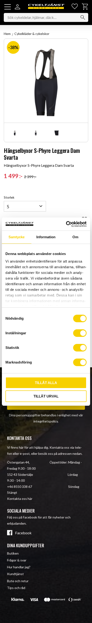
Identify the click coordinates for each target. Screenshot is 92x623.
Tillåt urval (46, 396)
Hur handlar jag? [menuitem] (18, 567)
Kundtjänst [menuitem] (15, 574)
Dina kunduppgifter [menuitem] (25, 545)
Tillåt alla (46, 383)
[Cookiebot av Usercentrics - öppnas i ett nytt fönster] (66, 224)
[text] (13, 176)
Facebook (23, 533)
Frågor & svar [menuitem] (16, 560)
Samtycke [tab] (16, 237)
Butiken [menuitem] (13, 553)
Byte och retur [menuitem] (18, 581)
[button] (7, 7)
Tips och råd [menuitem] (16, 588)
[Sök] (83, 17)
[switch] (80, 333)
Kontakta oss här (19, 499)
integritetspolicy (45, 421)
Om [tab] (75, 237)
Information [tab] (45, 237)
